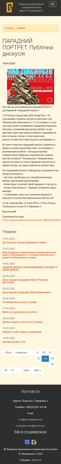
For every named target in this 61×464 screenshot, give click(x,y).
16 (5, 370)
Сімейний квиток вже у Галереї (19, 302)
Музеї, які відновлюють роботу (19, 311)
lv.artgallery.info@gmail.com (30, 425)
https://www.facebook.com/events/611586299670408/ (31, 220)
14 (52, 358)
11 (50, 352)
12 (38, 358)
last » (37, 370)
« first (8, 352)
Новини (21, 28)
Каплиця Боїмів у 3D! (13, 341)
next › (27, 370)
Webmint (36, 460)
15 (52, 364)
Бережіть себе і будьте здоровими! (22, 331)
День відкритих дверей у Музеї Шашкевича (26, 292)
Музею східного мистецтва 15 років (22, 321)
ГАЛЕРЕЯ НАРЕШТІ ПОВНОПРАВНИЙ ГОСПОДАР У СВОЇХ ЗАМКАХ (29, 268)
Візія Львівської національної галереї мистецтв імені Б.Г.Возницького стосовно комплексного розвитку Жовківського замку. (29, 255)
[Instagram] (33, 442)
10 (43, 352)
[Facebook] (27, 442)
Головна (9, 28)
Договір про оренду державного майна (24, 242)
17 (12, 370)
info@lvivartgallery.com (31, 419)
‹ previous (21, 352)
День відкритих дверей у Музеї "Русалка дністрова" (24, 281)
